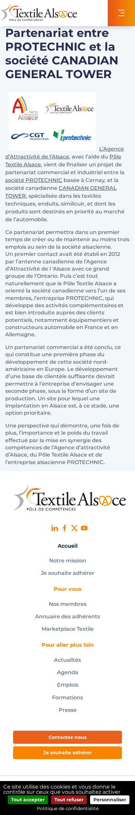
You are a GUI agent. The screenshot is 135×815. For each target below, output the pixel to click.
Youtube (84, 528)
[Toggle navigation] (121, 13)
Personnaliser (109, 800)
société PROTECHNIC (33, 180)
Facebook (64, 528)
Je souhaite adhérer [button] (67, 753)
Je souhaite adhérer (67, 573)
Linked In (55, 528)
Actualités (67, 660)
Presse (68, 710)
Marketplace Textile (68, 629)
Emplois (67, 685)
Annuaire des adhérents (67, 616)
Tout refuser (69, 800)
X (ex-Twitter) (74, 528)
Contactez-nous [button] (67, 737)
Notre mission (67, 560)
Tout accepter (28, 800)
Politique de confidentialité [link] (68, 808)
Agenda (67, 672)
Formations (67, 697)
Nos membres (68, 604)
